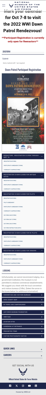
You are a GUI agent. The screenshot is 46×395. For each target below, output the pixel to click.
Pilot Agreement (9, 202)
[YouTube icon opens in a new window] (29, 386)
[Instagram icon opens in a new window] (23, 386)
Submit (5, 59)
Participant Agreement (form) (13, 165)
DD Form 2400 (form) (10, 215)
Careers (7, 355)
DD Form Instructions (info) (12, 228)
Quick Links (9, 348)
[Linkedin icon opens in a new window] (36, 386)
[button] (4, 6)
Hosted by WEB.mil (23, 392)
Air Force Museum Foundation (15, 312)
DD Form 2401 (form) (10, 219)
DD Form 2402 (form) (10, 223)
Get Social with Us (23, 365)
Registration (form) (10, 161)
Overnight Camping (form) (12, 169)
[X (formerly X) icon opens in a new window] (16, 386)
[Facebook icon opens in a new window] (10, 386)
